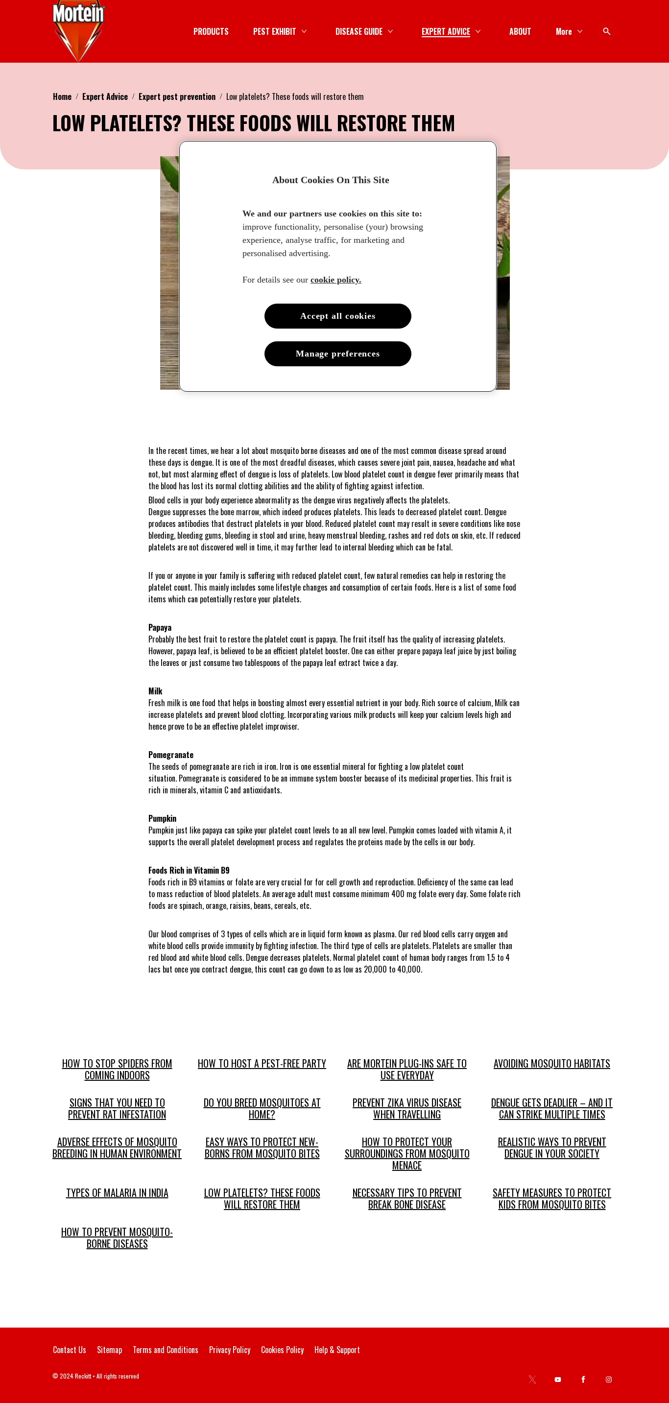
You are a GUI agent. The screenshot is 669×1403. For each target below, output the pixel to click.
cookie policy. (336, 280)
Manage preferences (338, 353)
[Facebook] (583, 1379)
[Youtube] (558, 1379)
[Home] (79, 31)
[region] (338, 267)
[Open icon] (607, 31)
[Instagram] (609, 1379)
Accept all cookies (338, 316)
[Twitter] (532, 1379)
